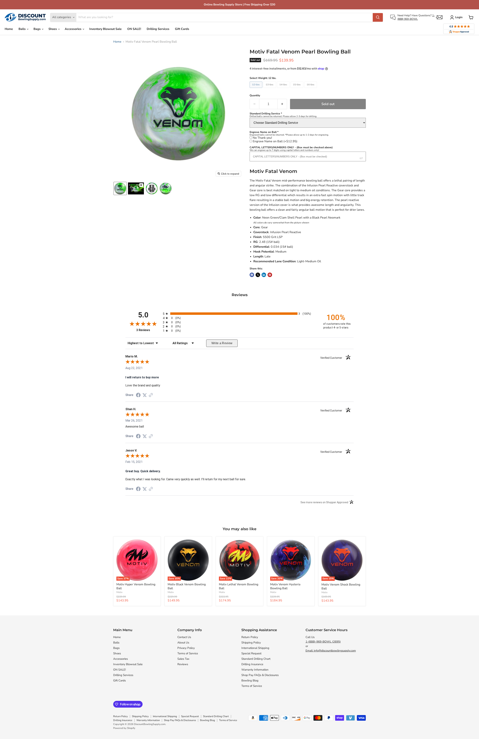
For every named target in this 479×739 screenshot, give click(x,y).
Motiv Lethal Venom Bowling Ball (238, 586)
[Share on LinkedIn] (264, 275)
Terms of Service (187, 653)
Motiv (119, 592)
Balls (22, 29)
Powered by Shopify (124, 728)
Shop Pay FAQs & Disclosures (260, 675)
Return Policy (249, 637)
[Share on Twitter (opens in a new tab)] (144, 395)
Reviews (182, 664)
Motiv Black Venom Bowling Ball (187, 586)
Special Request (251, 653)
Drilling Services (158, 29)
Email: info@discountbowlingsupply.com (331, 650)
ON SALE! (134, 29)
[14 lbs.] (284, 89)
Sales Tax (183, 659)
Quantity (255, 95)
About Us (183, 642)
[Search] (378, 17)
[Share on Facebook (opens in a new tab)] (138, 395)
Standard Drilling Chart (255, 659)
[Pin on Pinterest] (270, 275)
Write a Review (222, 343)
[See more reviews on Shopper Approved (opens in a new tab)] (151, 395)
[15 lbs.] (297, 89)
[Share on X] (258, 275)
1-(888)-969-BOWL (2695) (323, 641)
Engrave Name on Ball (275, 141)
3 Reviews (148, 330)
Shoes (53, 29)
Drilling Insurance (252, 664)
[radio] (239, 313)
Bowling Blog (249, 680)
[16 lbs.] (311, 89)
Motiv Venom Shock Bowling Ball (340, 587)
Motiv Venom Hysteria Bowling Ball (285, 586)
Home (9, 29)
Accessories (73, 29)
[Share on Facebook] (252, 275)
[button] (120, 188)
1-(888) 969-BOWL (416, 17)
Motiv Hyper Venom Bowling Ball (135, 586)
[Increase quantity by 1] (282, 104)
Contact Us (184, 637)
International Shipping (255, 648)
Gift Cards (182, 29)
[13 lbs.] (270, 89)
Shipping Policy (251, 642)
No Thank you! (262, 137)
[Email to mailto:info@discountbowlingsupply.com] (439, 17)
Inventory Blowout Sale (105, 29)
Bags (37, 29)
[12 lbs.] (256, 89)
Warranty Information (255, 670)
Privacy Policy (186, 648)
